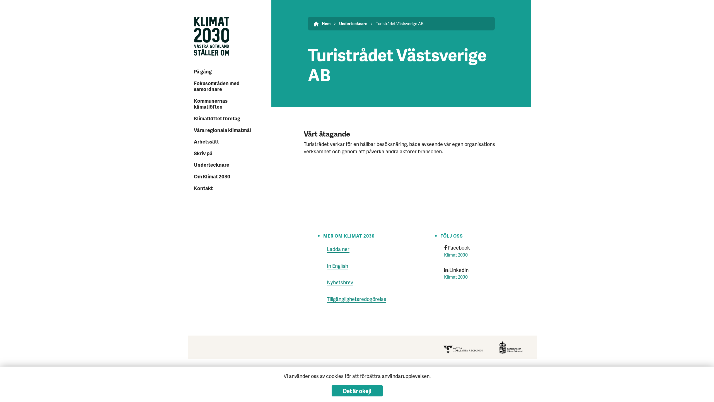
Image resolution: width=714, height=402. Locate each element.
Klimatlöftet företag (217, 118)
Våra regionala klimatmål (222, 129)
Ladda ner (338, 248)
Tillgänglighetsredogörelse (356, 298)
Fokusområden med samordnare (217, 86)
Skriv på (203, 153)
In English (337, 265)
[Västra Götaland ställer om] (224, 37)
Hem (326, 23)
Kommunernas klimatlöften (211, 103)
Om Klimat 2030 (212, 176)
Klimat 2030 (456, 255)
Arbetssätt (206, 141)
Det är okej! (357, 391)
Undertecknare (211, 164)
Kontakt (203, 188)
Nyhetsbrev (340, 282)
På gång (203, 71)
